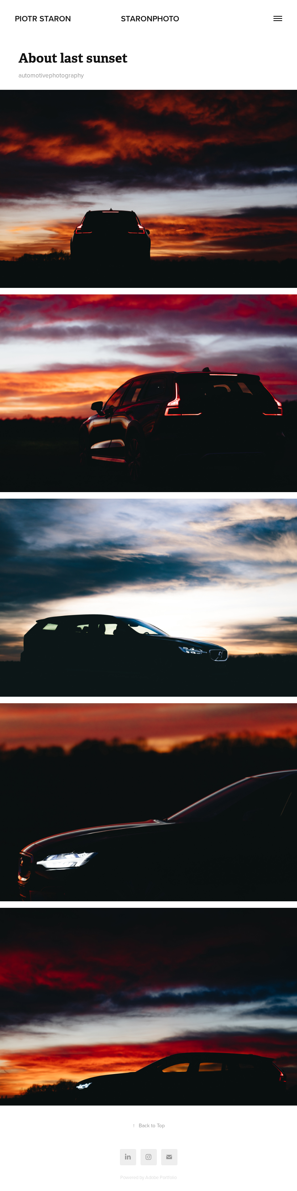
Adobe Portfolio (161, 1177)
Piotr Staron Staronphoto (97, 18)
